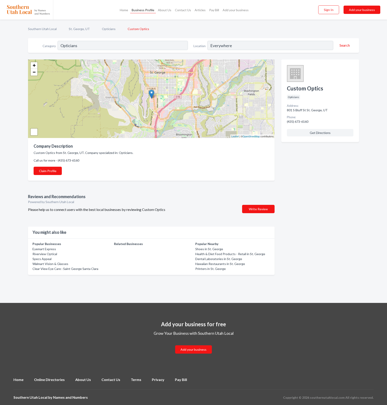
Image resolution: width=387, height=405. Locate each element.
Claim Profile (47, 171)
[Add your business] (193, 344)
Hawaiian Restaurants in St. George (220, 264)
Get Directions (320, 133)
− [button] (34, 72)
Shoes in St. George (209, 249)
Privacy (158, 379)
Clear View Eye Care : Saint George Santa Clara (65, 269)
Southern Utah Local (42, 29)
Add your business (236, 10)
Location (200, 46)
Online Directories (49, 379)
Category (49, 46)
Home (124, 10)
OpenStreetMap (251, 136)
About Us (164, 10)
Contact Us (183, 10)
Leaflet (235, 136)
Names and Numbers (70, 397)
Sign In (328, 10)
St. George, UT (79, 29)
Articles (200, 10)
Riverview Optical (44, 254)
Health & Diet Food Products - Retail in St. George (230, 254)
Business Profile (143, 10)
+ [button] (34, 65)
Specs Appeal (42, 259)
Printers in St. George (210, 269)
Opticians (109, 29)
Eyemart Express (44, 249)
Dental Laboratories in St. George (218, 259)
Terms (136, 379)
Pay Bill (214, 10)
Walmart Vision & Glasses (50, 264)
